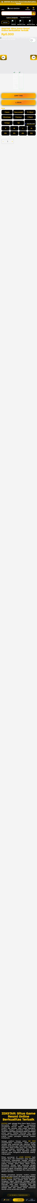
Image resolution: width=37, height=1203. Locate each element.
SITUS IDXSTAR (6, 1178)
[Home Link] (14, 8)
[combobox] (17, 13)
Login (6, 1200)
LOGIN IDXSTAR (25, 1157)
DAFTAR (18, 96)
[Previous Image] (3, 57)
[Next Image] (33, 57)
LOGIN (18, 102)
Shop (3, 9)
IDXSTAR (4, 1123)
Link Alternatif (30, 1200)
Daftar (18, 1200)
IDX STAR (32, 1141)
